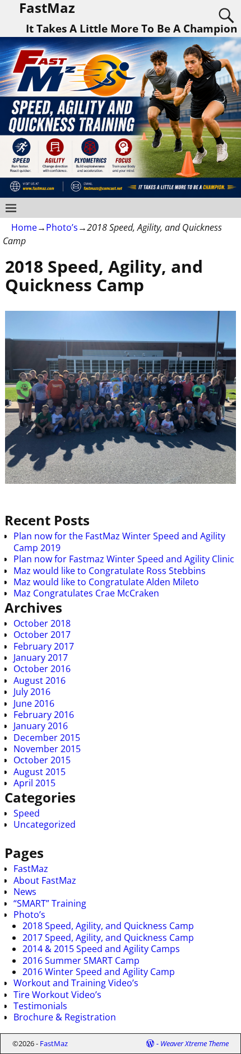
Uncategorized (44, 824)
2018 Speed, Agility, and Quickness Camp (108, 926)
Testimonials (40, 1006)
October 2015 (42, 760)
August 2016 (39, 680)
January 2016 (40, 726)
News (24, 891)
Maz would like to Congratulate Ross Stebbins (109, 571)
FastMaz (30, 868)
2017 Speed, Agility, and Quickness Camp (108, 937)
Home (24, 227)
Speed (26, 813)
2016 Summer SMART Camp (81, 960)
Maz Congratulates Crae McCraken (86, 593)
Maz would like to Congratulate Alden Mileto (106, 582)
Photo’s (62, 227)
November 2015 (47, 749)
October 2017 (42, 634)
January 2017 (40, 657)
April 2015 (34, 783)
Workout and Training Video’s (75, 983)
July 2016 (31, 691)
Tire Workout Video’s (57, 994)
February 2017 (43, 646)
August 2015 (39, 772)
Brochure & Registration (64, 1017)
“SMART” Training (49, 903)
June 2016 (33, 703)
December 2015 (46, 737)
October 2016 (42, 669)
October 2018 (42, 623)
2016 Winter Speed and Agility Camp (98, 972)
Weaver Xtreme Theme (194, 1043)
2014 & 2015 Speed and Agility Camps (101, 949)
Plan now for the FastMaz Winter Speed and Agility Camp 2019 (119, 541)
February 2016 (43, 714)
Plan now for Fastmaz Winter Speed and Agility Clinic (123, 559)
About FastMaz (44, 880)
